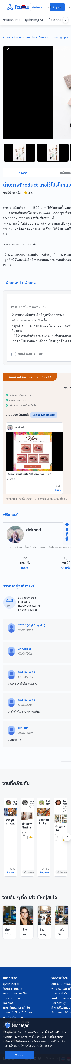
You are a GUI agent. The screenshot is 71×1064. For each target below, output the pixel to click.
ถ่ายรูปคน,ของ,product (10, 825)
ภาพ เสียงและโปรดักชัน (37, 37)
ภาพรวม (24, 172)
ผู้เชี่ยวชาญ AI (34, 19)
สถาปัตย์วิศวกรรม (13, 1017)
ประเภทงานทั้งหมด (12, 37)
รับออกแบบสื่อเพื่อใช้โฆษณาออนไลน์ (29, 474)
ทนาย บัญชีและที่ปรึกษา (17, 1012)
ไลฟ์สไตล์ (8, 1003)
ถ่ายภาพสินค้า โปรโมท (44, 825)
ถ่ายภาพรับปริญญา (60, 830)
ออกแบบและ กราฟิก (15, 993)
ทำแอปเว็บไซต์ (11, 998)
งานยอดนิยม (11, 19)
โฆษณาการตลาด (12, 988)
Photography (61, 37)
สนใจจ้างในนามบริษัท (30, 354)
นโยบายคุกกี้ (44, 1046)
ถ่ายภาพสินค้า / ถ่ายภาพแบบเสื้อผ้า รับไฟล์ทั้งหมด (27, 834)
